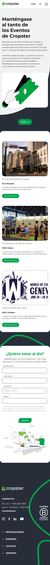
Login (33, 4)
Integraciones (15, 532)
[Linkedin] (14, 519)
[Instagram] (3, 519)
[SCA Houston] (25, 158)
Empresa (11, 539)
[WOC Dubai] (25, 223)
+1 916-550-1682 (18, 503)
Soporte (11, 553)
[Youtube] (22, 519)
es (40, 4)
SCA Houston (8, 183)
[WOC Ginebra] (25, 287)
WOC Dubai (7, 248)
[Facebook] (9, 519)
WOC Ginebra (8, 312)
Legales (11, 546)
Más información (10, 196)
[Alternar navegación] (46, 4)
